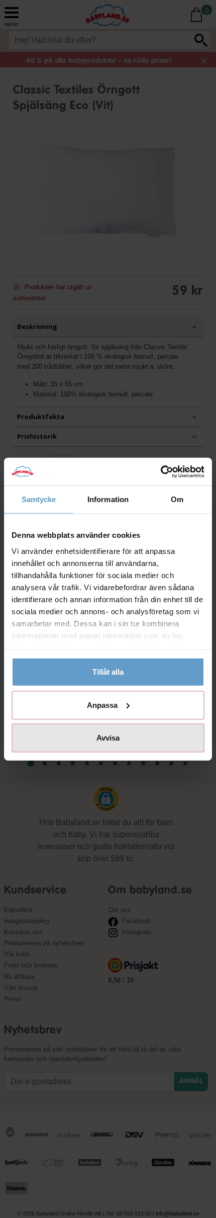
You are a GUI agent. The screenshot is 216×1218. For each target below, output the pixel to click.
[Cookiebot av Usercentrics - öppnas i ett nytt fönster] (160, 471)
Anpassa (102, 704)
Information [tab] (108, 499)
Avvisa (108, 738)
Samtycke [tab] (39, 499)
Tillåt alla (108, 672)
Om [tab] (177, 499)
